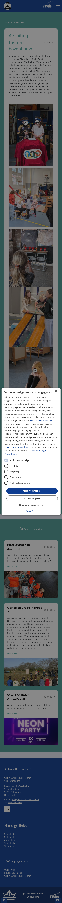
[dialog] (31, 451)
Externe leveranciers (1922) (43, 420)
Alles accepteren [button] (32, 491)
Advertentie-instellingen (18, 447)
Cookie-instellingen (38, 450)
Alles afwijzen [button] (32, 498)
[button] (31, 505)
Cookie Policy (31, 511)
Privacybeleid (10, 454)
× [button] (56, 391)
